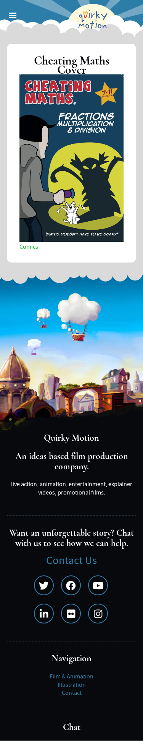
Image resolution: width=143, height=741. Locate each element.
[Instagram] (98, 613)
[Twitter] (44, 585)
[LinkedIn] (44, 613)
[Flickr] (71, 613)
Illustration (72, 685)
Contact (72, 693)
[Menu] (12, 16)
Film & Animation (71, 676)
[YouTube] (98, 585)
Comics (28, 247)
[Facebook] (71, 585)
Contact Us (71, 561)
